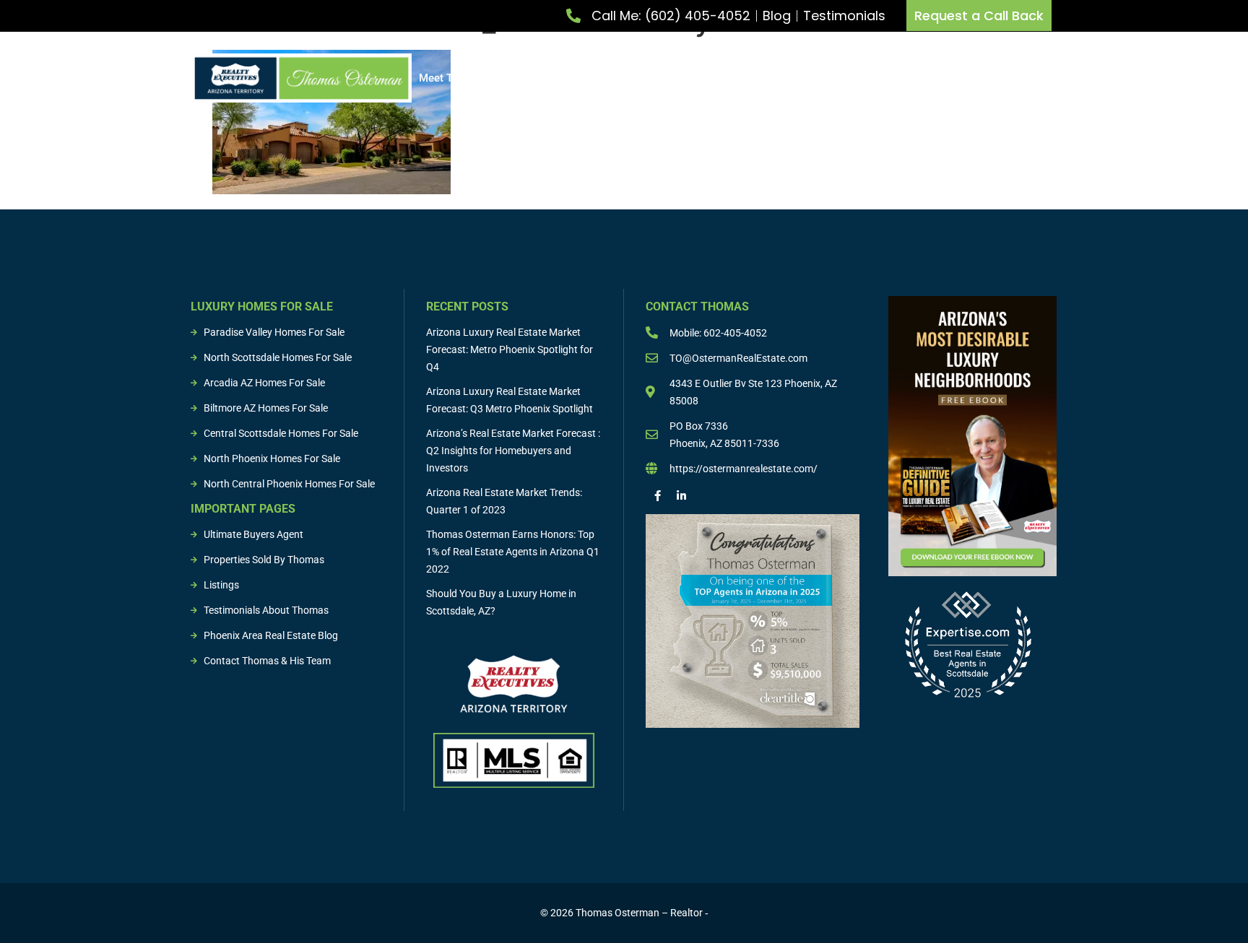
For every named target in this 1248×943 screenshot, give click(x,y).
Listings (835, 78)
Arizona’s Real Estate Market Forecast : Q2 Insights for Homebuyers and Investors (513, 450)
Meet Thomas (452, 78)
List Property (539, 78)
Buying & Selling (741, 78)
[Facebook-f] (658, 496)
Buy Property (636, 78)
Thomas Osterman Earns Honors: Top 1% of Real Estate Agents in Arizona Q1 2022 (512, 552)
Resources (999, 78)
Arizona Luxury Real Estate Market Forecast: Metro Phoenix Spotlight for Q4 (509, 349)
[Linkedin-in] (681, 496)
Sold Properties (914, 78)
